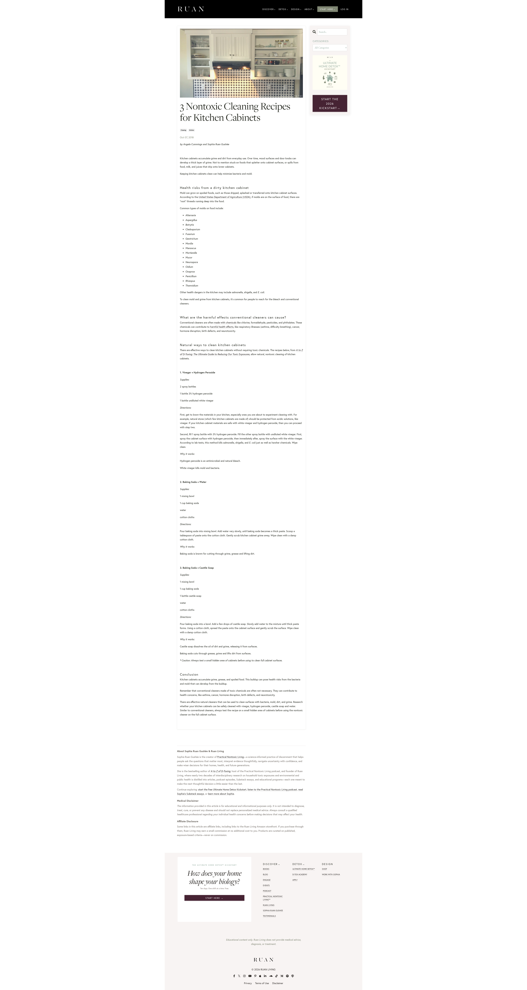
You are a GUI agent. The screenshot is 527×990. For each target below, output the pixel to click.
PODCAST (267, 891)
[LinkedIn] (265, 976)
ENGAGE (266, 880)
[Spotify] (287, 976)
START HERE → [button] (214, 898)
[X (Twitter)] (239, 976)
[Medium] (282, 976)
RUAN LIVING (268, 905)
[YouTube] (250, 976)
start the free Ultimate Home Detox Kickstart (222, 789)
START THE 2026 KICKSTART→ (329, 103)
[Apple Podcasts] (260, 976)
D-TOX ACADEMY (299, 874)
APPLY (295, 880)
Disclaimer (277, 983)
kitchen (191, 130)
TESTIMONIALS (269, 916)
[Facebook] (234, 976)
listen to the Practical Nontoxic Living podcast (272, 789)
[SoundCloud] (271, 976)
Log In (345, 9)
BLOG (265, 874)
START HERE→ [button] (327, 9)
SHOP (324, 869)
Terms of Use (262, 983)
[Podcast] (292, 976)
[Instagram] (244, 976)
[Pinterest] (255, 976)
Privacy (248, 983)
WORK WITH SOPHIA (331, 874)
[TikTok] (276, 976)
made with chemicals (225, 322)
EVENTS (266, 885)
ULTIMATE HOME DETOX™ (303, 869)
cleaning (183, 130)
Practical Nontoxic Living (230, 757)
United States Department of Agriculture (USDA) (224, 197)
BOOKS (266, 869)
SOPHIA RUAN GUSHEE (273, 910)
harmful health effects (221, 326)
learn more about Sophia (221, 793)
